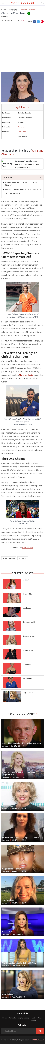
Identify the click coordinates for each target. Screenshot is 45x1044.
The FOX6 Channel (12, 194)
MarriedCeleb (22, 2)
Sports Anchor (9, 558)
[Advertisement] (22, 48)
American (21, 127)
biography (13, 10)
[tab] (23, 177)
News (40, 1018)
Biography (19, 1018)
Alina (6, 746)
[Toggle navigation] (3, 3)
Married (12, 1018)
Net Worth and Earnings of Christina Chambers (23, 189)
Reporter (22, 558)
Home (4, 1018)
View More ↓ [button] (22, 136)
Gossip (26, 1018)
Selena (22, 20)
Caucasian (22, 131)
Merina (6, 777)
